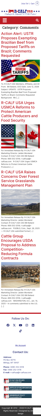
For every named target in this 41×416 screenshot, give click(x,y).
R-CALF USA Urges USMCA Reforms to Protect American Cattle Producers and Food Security (19, 111)
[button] (4, 20)
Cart (33, 3)
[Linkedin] (33, 325)
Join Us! (24, 3)
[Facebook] (8, 325)
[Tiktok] (20, 331)
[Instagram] (27, 325)
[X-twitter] (14, 325)
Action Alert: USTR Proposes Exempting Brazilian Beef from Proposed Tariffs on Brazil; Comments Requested (19, 44)
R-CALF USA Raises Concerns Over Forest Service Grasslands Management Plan (20, 178)
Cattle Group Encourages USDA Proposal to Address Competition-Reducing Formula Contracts (18, 247)
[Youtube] (20, 325)
